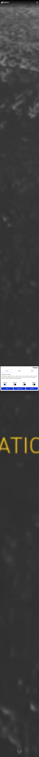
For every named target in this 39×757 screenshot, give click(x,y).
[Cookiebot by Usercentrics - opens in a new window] (33, 368)
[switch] (14, 384)
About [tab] (32, 370)
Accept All (32, 388)
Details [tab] (19, 370)
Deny (7, 388)
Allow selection (19, 388)
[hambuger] (37, 2)
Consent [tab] (6, 370)
